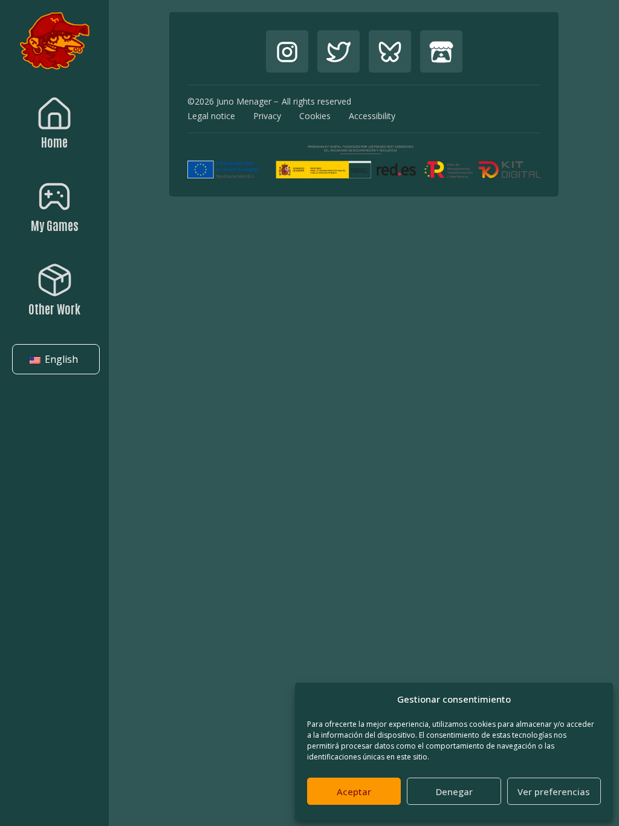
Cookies (315, 116)
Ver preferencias (553, 791)
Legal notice (211, 116)
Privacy (267, 116)
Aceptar (354, 791)
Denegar (454, 791)
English (60, 359)
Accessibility (372, 116)
